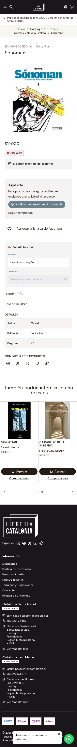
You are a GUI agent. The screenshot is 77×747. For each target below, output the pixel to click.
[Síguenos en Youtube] (35, 543)
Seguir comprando (20, 213)
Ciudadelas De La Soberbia (52, 444)
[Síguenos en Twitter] (30, 543)
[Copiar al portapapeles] (46, 363)
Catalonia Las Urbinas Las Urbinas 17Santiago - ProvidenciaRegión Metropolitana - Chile (21, 687)
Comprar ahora (19, 478)
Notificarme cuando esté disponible (38, 204)
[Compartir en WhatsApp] (27, 363)
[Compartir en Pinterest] (37, 363)
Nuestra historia (12, 579)
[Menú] (5, 7)
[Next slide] (72, 492)
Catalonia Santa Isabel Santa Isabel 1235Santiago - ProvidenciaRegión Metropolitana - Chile (21, 634)
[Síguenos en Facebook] (24, 543)
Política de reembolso (16, 569)
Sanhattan (9, 442)
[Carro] (72, 7)
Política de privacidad (16, 595)
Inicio (21, 29)
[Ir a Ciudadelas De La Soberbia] (57, 420)
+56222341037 (16, 674)
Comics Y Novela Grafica (30, 33)
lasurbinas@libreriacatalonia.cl (26, 669)
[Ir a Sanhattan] (19, 420)
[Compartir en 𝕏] (17, 363)
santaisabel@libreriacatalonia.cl (27, 615)
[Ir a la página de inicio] (38, 7)
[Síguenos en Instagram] (18, 543)
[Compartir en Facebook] (8, 363)
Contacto (8, 590)
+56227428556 (17, 621)
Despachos (9, 563)
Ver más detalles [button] (17, 648)
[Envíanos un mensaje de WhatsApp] (69, 739)
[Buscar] (11, 7)
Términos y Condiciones (18, 585)
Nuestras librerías (13, 574)
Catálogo (36, 29)
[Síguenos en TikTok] (41, 543)
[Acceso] (66, 7)
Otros (51, 29)
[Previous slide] (5, 492)
